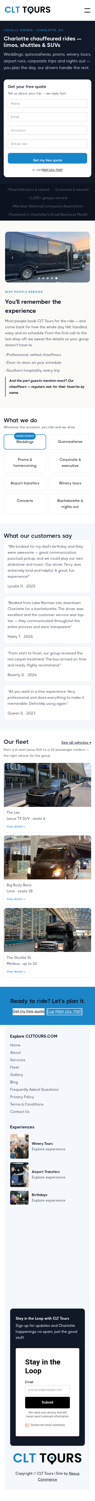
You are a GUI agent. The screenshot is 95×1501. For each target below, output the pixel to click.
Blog (14, 1082)
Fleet (14, 1067)
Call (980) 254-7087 (64, 1011)
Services (17, 1060)
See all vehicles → (76, 742)
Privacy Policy (22, 1097)
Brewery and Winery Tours (32, 1239)
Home (15, 1045)
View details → (16, 826)
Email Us (17, 1283)
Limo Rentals (21, 1231)
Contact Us (20, 1111)
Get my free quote (29, 1011)
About (15, 1052)
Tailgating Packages (27, 1253)
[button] (87, 10)
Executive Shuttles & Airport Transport (43, 1246)
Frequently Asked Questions (34, 1089)
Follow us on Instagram (30, 1290)
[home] (28, 10)
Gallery (16, 1075)
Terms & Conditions (27, 1104)
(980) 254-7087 (52, 170)
